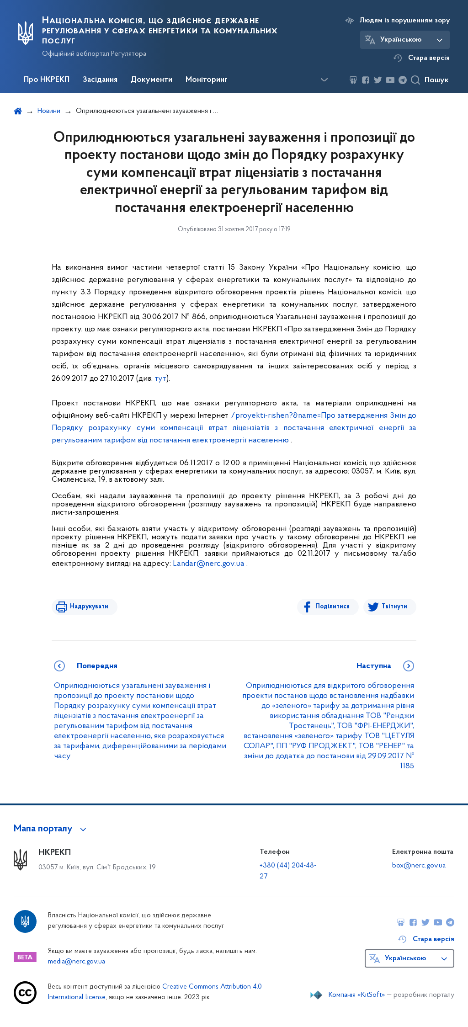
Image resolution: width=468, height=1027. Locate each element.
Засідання (100, 80)
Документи (151, 80)
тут (160, 379)
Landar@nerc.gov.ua (209, 564)
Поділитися (332, 606)
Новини (48, 111)
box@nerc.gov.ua (419, 865)
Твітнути (394, 606)
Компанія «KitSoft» (357, 995)
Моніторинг (207, 80)
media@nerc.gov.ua (76, 961)
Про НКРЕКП (46, 80)
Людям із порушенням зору (405, 20)
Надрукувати (89, 606)
